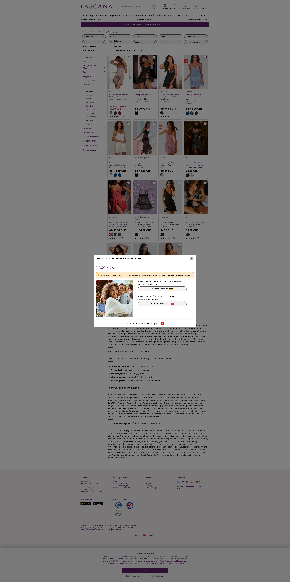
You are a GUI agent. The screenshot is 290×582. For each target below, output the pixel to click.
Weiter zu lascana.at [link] (160, 304)
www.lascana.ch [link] (143, 323)
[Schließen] (191, 258)
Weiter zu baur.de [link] (160, 289)
